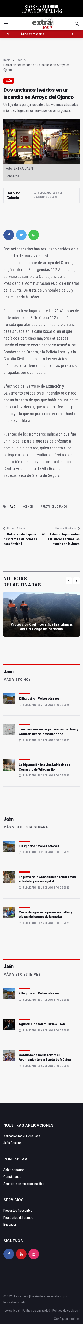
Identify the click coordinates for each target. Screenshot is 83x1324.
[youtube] (21, 1254)
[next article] (72, 34)
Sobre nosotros (13, 1170)
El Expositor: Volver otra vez (39, 698)
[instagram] (33, 1254)
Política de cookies (65, 1310)
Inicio (7, 60)
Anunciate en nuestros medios (23, 1184)
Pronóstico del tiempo (18, 1218)
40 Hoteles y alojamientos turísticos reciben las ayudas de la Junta (61, 539)
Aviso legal (12, 1310)
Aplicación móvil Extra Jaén (21, 1136)
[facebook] (8, 235)
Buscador (9, 1224)
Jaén (19, 60)
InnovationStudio (14, 1302)
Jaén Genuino (12, 1143)
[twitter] (21, 235)
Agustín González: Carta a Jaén (42, 1024)
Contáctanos (12, 1177)
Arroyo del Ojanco (54, 506)
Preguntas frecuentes (17, 1211)
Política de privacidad (36, 1310)
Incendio (28, 506)
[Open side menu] (5, 23)
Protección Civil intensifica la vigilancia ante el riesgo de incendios (42, 626)
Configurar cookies (67, 1319)
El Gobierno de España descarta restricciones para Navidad (20, 539)
